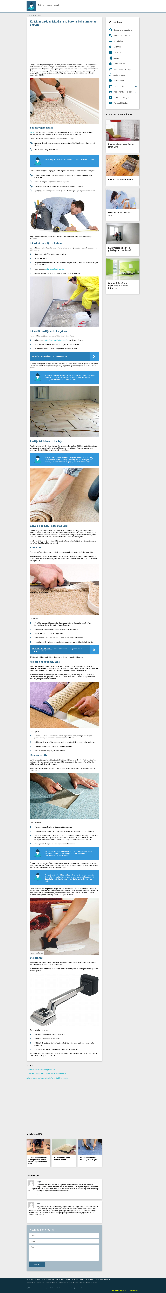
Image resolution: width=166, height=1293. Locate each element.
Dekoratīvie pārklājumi (123, 69)
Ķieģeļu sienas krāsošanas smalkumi (121, 145)
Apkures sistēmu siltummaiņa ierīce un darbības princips (47, 1078)
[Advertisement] (64, 45)
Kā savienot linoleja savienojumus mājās (88, 1158)
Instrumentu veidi (121, 86)
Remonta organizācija (122, 30)
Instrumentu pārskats (122, 91)
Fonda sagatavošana (122, 35)
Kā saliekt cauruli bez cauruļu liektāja (41, 1069)
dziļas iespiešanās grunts (54, 269)
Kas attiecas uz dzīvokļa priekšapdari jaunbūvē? (120, 249)
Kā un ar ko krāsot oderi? (120, 179)
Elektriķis (117, 46)
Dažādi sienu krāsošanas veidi (120, 213)
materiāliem (118, 80)
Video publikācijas (121, 97)
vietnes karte (134, 1290)
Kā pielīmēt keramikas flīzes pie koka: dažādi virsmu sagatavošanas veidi (37, 1160)
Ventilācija (117, 52)
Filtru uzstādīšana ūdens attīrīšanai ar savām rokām (46, 1074)
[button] (96, 900)
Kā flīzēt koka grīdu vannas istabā (62, 1158)
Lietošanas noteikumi (119, 1290)
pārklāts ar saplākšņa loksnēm (56, 340)
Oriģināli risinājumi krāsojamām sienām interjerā (118, 286)
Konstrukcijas (119, 63)
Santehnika (118, 41)
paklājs (33, 132)
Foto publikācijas (120, 103)
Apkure (116, 58)
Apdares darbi (119, 75)
